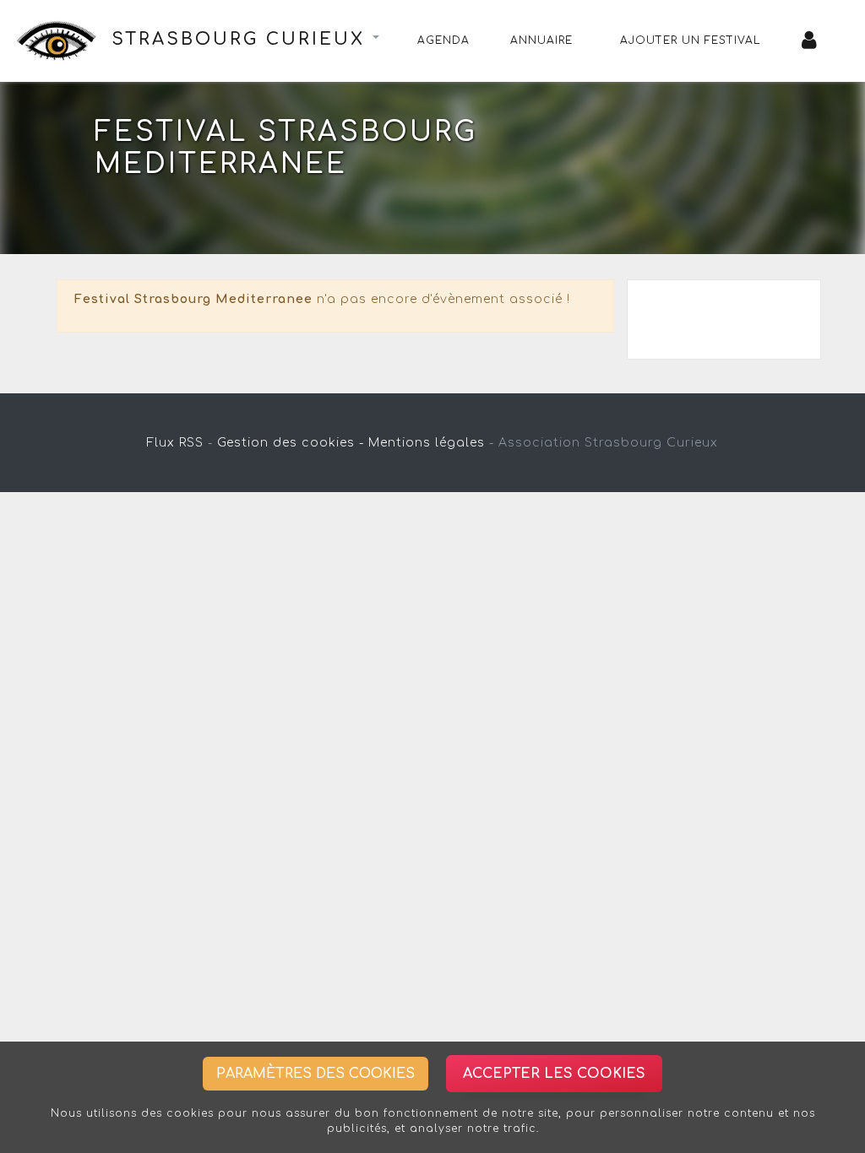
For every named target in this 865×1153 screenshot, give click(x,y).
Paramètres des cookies (315, 1073)
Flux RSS (175, 442)
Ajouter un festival (690, 40)
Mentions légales (426, 442)
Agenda (443, 40)
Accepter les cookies (554, 1073)
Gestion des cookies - (290, 442)
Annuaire (541, 40)
